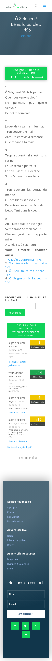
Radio (10, 535)
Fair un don (13, 516)
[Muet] (32, 77)
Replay (10, 545)
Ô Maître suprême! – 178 (25, 259)
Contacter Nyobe (17, 412)
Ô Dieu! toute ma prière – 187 (26, 273)
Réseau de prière (16, 540)
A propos (12, 507)
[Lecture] (12, 77)
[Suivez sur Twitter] (25, 626)
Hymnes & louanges (18, 564)
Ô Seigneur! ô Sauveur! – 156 (26, 280)
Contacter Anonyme (18, 441)
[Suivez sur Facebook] (15, 626)
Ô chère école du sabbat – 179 (26, 265)
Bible (10, 568)
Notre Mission (15, 521)
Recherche (15, 312)
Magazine (12, 559)
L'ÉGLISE (26, 36)
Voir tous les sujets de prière (20, 447)
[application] (26, 77)
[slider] (38, 77)
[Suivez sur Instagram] (36, 626)
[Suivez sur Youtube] (26, 634)
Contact (11, 512)
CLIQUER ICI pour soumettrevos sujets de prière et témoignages (25, 330)
